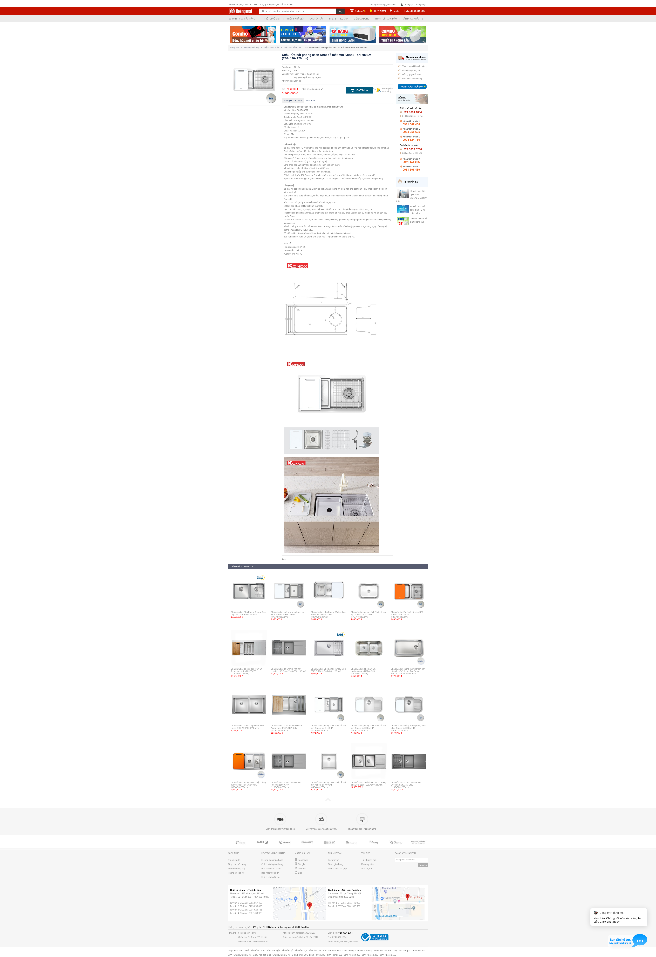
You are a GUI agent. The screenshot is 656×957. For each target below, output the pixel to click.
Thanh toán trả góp (337, 868)
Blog (299, 873)
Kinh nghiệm (367, 864)
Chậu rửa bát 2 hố (262, 955)
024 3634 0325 (262, 897)
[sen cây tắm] (263, 845)
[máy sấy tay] (330, 845)
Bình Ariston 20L (370, 955)
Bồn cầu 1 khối (258, 950)
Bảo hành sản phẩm (271, 868)
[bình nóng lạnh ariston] (396, 845)
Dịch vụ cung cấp (236, 868)
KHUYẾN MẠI (379, 11)
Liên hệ (396, 11)
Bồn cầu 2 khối (241, 950)
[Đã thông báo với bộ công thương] (374, 940)
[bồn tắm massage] (307, 845)
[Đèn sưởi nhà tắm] (418, 845)
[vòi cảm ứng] (285, 845)
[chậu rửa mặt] (241, 845)
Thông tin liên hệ (236, 873)
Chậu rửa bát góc (401, 950)
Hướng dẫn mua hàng (272, 860)
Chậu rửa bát (290, 107)
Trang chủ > (236, 47)
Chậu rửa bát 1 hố (281, 955)
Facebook (302, 860)
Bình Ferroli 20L (317, 955)
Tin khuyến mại (369, 860)
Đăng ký (409, 4)
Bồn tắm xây (329, 950)
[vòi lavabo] (374, 845)
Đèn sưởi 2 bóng (364, 950)
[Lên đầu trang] (328, 800)
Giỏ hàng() (360, 11)
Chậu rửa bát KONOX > (295, 47)
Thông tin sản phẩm (293, 100)
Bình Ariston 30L (352, 955)
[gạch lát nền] (352, 845)
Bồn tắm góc (315, 950)
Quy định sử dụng (237, 864)
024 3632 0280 (346, 897)
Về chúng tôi (234, 860)
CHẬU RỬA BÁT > (273, 47)
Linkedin (301, 868)
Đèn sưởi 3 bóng (345, 950)
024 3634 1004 (245, 897)
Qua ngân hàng (335, 864)
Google (301, 864)
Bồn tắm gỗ (287, 950)
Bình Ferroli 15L (334, 955)
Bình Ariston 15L (388, 955)
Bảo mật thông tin (270, 873)
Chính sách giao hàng (272, 864)
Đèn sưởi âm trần (382, 950)
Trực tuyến (333, 860)
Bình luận (310, 100)
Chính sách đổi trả (270, 877)
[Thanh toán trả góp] (412, 89)
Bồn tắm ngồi (273, 950)
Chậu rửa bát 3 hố (242, 955)
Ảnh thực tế (367, 868)
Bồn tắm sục (301, 950)
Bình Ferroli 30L (300, 955)
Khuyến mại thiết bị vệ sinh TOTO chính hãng (418, 210)
